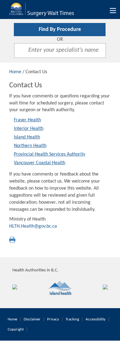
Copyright (16, 329)
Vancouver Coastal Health (39, 163)
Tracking (72, 319)
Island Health (27, 137)
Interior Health (28, 128)
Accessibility (96, 319)
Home (15, 72)
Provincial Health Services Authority (49, 154)
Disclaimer (32, 319)
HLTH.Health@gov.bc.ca (33, 226)
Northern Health (30, 145)
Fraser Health (27, 120)
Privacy (53, 319)
